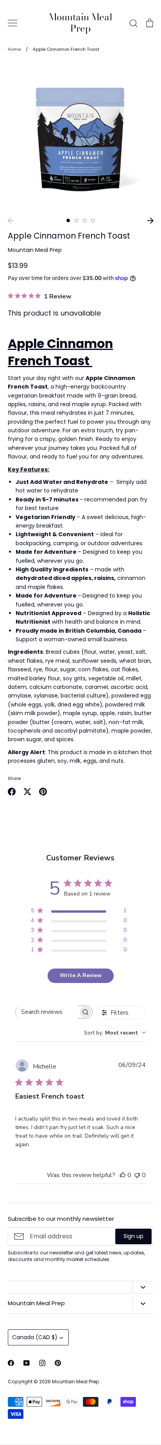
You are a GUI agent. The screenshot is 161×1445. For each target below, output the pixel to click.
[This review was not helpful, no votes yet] (137, 1175)
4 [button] (93, 220)
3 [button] (84, 220)
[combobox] (115, 1032)
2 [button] (76, 220)
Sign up (133, 1236)
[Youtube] (26, 1363)
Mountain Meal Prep (81, 23)
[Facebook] (11, 1363)
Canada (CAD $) (34, 1337)
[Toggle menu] (12, 23)
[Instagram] (42, 1363)
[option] (80, 137)
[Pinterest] (58, 1363)
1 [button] (68, 220)
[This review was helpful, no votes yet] (122, 1175)
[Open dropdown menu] (142, 1287)
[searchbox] (47, 1012)
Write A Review (81, 975)
